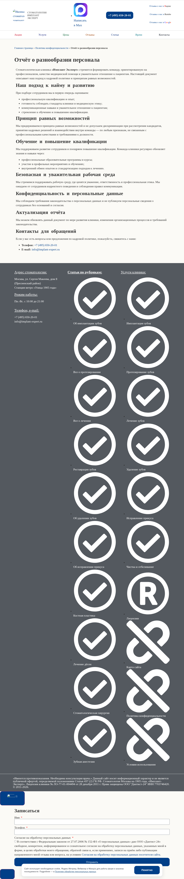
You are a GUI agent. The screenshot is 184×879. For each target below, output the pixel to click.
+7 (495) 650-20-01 (45, 245)
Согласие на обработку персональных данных (42, 837)
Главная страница (23, 48)
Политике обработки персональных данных (75, 871)
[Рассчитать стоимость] (7, 874)
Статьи (115, 34)
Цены (66, 34)
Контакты (164, 34)
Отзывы (90, 34)
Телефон (20, 827)
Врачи (138, 34)
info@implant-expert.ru (46, 249)
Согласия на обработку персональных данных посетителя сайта (121, 854)
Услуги (42, 34)
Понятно (147, 870)
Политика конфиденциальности (51, 48)
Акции (18, 34)
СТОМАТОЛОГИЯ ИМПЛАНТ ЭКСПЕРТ (37, 15)
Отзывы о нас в (160, 6)
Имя (17, 817)
